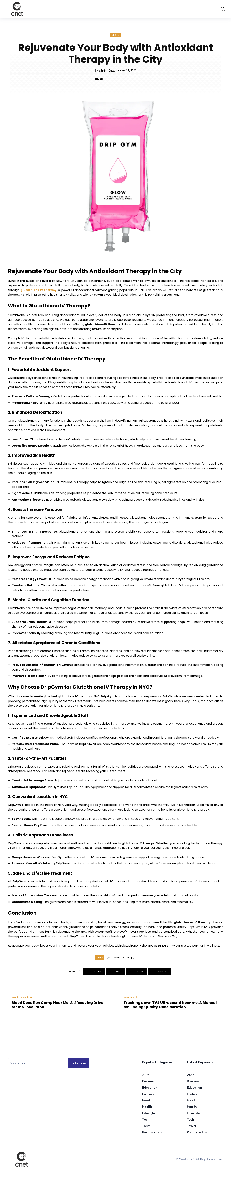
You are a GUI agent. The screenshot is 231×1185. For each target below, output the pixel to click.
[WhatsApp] (132, 79)
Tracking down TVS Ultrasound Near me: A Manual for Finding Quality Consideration (170, 1004)
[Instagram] (16, 1076)
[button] (221, 9)
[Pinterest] (124, 79)
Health (115, 35)
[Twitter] (116, 79)
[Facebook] (108, 79)
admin (102, 70)
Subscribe (79, 1063)
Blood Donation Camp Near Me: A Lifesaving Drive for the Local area (57, 1004)
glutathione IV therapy (120, 957)
